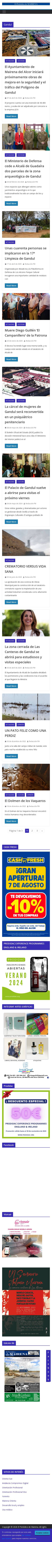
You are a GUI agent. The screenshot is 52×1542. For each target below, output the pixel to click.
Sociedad (21, 61)
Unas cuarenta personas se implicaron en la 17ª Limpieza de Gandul (26, 253)
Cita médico (7, 1509)
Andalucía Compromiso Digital (15, 1483)
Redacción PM (30, 98)
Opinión (21, 725)
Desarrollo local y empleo (13, 1505)
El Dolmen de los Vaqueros (25, 800)
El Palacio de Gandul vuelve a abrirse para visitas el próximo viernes (25, 492)
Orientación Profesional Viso (14, 1492)
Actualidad (10, 61)
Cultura (21, 482)
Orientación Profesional (12, 1487)
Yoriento (5, 1496)
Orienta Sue (7, 1478)
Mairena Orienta (9, 1501)
